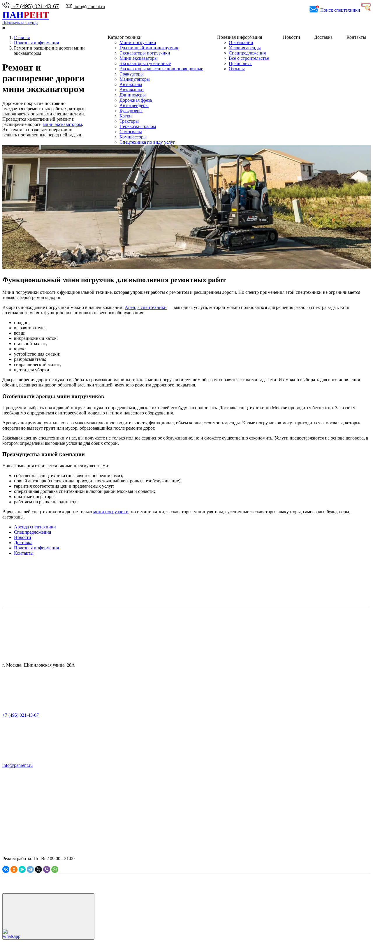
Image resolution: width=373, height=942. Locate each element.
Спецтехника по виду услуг (147, 142)
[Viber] (46, 869)
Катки (125, 115)
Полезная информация (36, 547)
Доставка (323, 37)
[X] (38, 869)
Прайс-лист (240, 63)
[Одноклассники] (13, 869)
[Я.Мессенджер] (22, 869)
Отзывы (237, 68)
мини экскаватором (62, 124)
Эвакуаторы (131, 73)
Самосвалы (130, 131)
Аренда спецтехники (146, 307)
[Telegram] (30, 869)
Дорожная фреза (135, 100)
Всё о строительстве (249, 58)
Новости (291, 37)
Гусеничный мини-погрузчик (148, 47)
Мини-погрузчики (137, 42)
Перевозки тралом (137, 126)
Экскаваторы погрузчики (144, 52)
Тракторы (129, 121)
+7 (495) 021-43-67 (35, 6)
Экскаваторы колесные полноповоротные (161, 68)
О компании (241, 42)
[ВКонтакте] (5, 869)
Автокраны (130, 84)
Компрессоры (133, 136)
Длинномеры (132, 94)
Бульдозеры (130, 110)
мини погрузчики (111, 511)
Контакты (356, 37)
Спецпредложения (247, 52)
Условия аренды (245, 47)
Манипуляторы (134, 79)
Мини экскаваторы (138, 58)
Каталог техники (125, 37)
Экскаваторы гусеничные (145, 63)
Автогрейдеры (134, 105)
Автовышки (131, 89)
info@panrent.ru (89, 6)
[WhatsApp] (54, 869)
